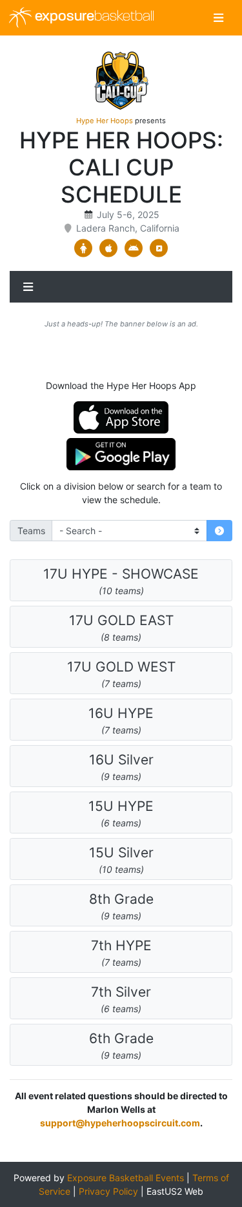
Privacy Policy (108, 1191)
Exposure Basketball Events (125, 1177)
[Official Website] (159, 248)
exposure (93, 17)
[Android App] (134, 248)
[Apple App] (108, 248)
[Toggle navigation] (218, 17)
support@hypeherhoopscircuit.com (120, 1122)
